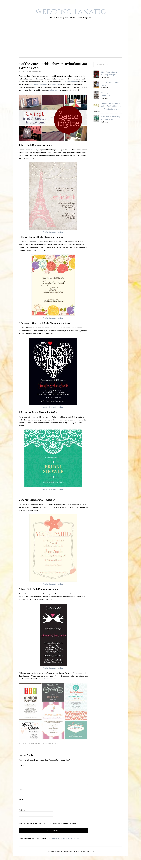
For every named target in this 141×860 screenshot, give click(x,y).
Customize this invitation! (53, 232)
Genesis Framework (72, 851)
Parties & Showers (37, 743)
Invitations (25, 743)
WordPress (85, 851)
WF (62, 851)
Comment (23, 765)
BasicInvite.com (50, 679)
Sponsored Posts (51, 743)
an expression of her (70, 82)
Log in (92, 851)
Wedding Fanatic (70, 12)
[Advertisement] (70, 37)
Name (21, 789)
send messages (53, 90)
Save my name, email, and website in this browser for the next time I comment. (47, 823)
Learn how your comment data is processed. (64, 838)
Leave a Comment (35, 71)
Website (22, 810)
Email (21, 799)
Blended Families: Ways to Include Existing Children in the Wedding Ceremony (111, 106)
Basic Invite (56, 84)
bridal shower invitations (38, 84)
